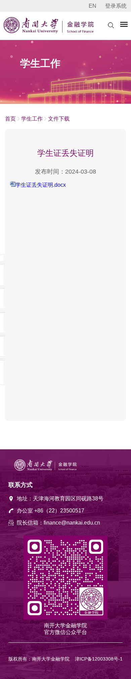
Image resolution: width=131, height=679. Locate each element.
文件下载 (59, 119)
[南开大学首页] (31, 31)
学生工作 (32, 119)
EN (92, 6)
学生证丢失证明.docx (40, 185)
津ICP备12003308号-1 (99, 659)
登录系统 (116, 6)
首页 (10, 119)
